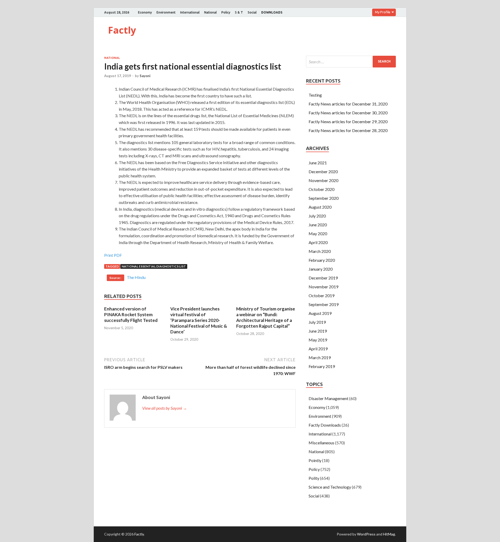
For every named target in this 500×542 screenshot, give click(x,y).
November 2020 (323, 180)
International (189, 12)
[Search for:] (351, 61)
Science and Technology (330, 486)
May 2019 (318, 339)
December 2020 (323, 171)
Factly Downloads (325, 424)
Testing (315, 94)
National (210, 12)
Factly (122, 30)
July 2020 (317, 215)
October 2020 (321, 189)
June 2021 (318, 162)
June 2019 (318, 330)
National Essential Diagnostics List (154, 266)
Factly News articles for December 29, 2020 (348, 121)
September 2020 (324, 198)
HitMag (389, 534)
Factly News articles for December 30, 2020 (348, 112)
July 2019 (317, 322)
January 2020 (321, 268)
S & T (239, 12)
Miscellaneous (321, 442)
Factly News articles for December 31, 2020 (348, 103)
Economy (145, 12)
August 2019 (320, 313)
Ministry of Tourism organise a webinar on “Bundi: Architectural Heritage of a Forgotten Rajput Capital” (265, 317)
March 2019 (320, 357)
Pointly (315, 460)
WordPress (366, 534)
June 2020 (318, 224)
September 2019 (324, 304)
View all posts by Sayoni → (164, 408)
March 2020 (320, 251)
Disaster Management (328, 398)
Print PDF (113, 255)
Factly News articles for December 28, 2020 (348, 130)
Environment (166, 12)
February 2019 (322, 366)
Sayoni (145, 76)
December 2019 (323, 277)
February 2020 (322, 260)
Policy (225, 12)
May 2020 (318, 233)
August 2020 (320, 206)
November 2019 (323, 286)
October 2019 (321, 295)
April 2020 (318, 242)
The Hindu (136, 277)
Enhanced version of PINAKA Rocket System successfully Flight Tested (131, 314)
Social (252, 12)
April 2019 (318, 348)
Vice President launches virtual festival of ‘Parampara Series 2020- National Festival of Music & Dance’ (198, 320)
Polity (314, 478)
